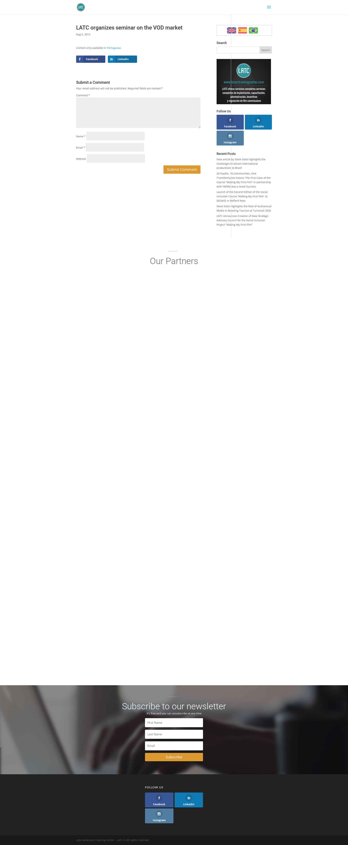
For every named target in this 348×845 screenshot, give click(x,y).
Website (81, 158)
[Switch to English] (231, 30)
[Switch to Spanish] (242, 30)
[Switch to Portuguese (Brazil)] (253, 30)
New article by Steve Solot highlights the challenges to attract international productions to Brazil (241, 164)
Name (81, 136)
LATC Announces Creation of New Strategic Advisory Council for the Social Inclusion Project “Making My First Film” (243, 220)
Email (80, 147)
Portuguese (114, 48)
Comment (83, 95)
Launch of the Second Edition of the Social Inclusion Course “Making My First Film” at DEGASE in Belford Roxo (242, 196)
